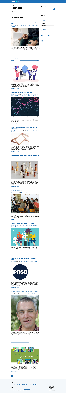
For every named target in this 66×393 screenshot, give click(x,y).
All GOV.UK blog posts (23, 384)
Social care (16, 7)
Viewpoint (37, 130)
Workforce (13, 26)
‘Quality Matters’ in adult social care (20, 342)
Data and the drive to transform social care (21, 92)
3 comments (17, 337)
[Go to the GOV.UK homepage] (15, 1)
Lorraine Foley (13, 261)
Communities (28, 293)
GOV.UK (29, 384)
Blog (12, 5)
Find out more (43, 20)
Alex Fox (12, 293)
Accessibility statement (15, 385)
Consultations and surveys (35, 94)
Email (43, 35)
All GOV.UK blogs (14, 384)
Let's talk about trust (16, 190)
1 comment (17, 186)
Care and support (24, 25)
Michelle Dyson (13, 94)
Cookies (22, 385)
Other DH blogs (43, 30)
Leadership (37, 192)
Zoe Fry (12, 60)
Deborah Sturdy (13, 25)
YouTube (42, 41)
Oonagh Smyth (20, 130)
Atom (50, 35)
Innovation (34, 60)
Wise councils (14, 58)
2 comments (17, 123)
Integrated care (29, 25)
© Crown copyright (51, 390)
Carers (29, 94)
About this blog (43, 29)
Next (17, 376)
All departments (34, 384)
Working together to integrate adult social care (22, 223)
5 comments (17, 88)
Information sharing (29, 60)
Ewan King (13, 192)
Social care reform (35, 25)
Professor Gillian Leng (14, 225)
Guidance (30, 225)
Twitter (42, 40)
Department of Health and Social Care (23, 11)
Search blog (44, 6)
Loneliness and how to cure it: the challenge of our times (24, 291)
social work (13, 159)
